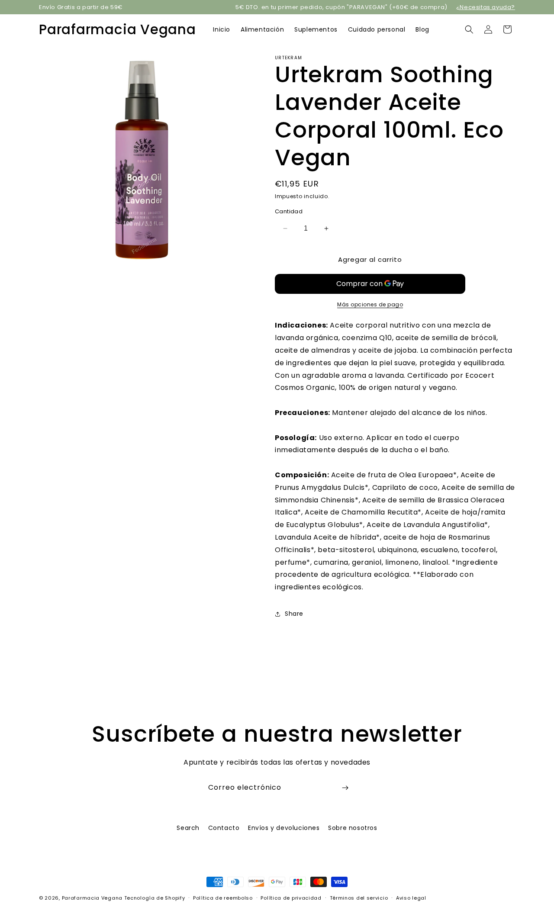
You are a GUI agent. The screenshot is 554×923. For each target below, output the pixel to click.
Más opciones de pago (370, 304)
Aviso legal (411, 897)
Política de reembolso (223, 897)
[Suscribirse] (344, 788)
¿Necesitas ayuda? (485, 7)
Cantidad (289, 211)
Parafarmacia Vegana (92, 897)
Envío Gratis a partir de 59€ (81, 7)
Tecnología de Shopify (154, 897)
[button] (469, 29)
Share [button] (294, 613)
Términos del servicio (359, 897)
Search (188, 827)
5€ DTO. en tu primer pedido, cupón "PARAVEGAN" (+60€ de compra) (341, 7)
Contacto (224, 827)
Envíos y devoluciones (284, 827)
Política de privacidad (291, 897)
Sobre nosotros (352, 827)
